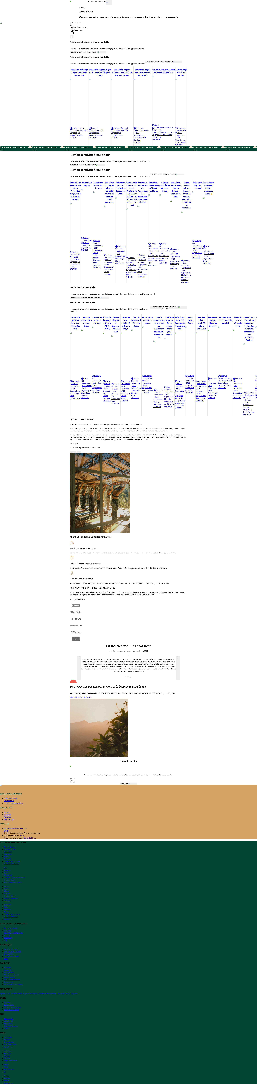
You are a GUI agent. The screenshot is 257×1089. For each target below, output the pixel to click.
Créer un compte (10, 798)
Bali (5, 868)
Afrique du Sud (9, 849)
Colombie (7, 905)
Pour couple (8, 982)
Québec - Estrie (10, 896)
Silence (6, 1028)
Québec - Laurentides (12, 861)
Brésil (6, 886)
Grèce (6, 889)
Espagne (7, 870)
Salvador (7, 901)
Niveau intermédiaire (12, 980)
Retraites (91, 1)
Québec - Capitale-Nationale (14, 877)
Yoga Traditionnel (10, 1060)
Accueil (6, 812)
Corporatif (8, 970)
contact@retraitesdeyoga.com (15, 828)
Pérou (6, 912)
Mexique (7, 909)
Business (7, 968)
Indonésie (8, 854)
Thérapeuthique (10, 1044)
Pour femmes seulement (13, 984)
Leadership (8, 938)
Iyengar (7, 1040)
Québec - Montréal (11, 917)
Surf (76, 993)
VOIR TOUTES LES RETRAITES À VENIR (83, 165)
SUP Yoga (70, 993)
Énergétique (8, 954)
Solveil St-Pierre (30, 838)
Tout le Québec (9, 847)
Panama (7, 893)
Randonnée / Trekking (55, 993)
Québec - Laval (9, 880)
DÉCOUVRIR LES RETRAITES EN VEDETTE (84, 52)
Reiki (6, 959)
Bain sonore (8, 1019)
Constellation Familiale (12, 951)
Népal (6, 856)
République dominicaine (13, 882)
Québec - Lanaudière (12, 914)
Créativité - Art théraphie (13, 933)
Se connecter (9, 801)
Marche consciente (35, 993)
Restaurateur (9, 1069)
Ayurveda (7, 1002)
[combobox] (79, 28)
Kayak (25, 993)
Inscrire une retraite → (14, 803)
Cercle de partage (10, 928)
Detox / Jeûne (9, 1005)
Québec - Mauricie (11, 898)
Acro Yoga (8, 1037)
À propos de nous (75, 452)
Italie (6, 873)
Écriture (7, 935)
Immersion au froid (11, 1010)
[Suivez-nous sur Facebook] (7, 830)
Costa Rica (8, 852)
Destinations (100, 1)
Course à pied (10, 993)
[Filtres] (72, 33)
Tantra (6, 1080)
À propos (7, 814)
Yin (5, 1072)
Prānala (7, 1078)
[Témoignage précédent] (79, 668)
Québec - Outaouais (11, 864)
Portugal (7, 859)
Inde (5, 907)
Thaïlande (7, 919)
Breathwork (8, 1021)
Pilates (44, 993)
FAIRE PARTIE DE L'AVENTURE (81, 697)
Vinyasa (7, 1058)
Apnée (2, 993)
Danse (17, 993)
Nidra (6, 1067)
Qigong (7, 1056)
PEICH (22, 835)
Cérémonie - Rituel (11, 949)
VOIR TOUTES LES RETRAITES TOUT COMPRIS (85, 297)
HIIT (21, 993)
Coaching (7, 930)
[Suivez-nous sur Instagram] (5, 830)
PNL (5, 940)
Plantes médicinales (11, 956)
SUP (65, 993)
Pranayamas (8, 1042)
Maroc (6, 891)
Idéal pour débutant (11, 975)
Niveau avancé (9, 977)
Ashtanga (7, 1051)
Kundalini (7, 1053)
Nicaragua (8, 875)
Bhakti (6, 1064)
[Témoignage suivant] (178, 668)
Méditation (8, 1023)
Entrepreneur (9, 972)
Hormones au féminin (12, 1007)
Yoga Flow (8, 1047)
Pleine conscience (10, 1026)
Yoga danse (8, 1083)
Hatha (6, 1076)
